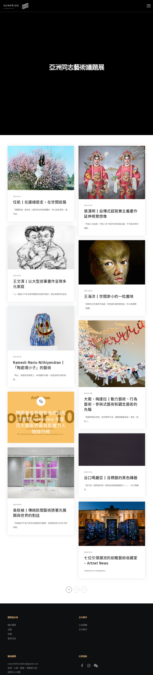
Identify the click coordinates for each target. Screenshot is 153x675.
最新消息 (12, 638)
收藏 (10, 634)
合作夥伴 (83, 629)
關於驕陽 (12, 625)
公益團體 (83, 625)
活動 (10, 629)
